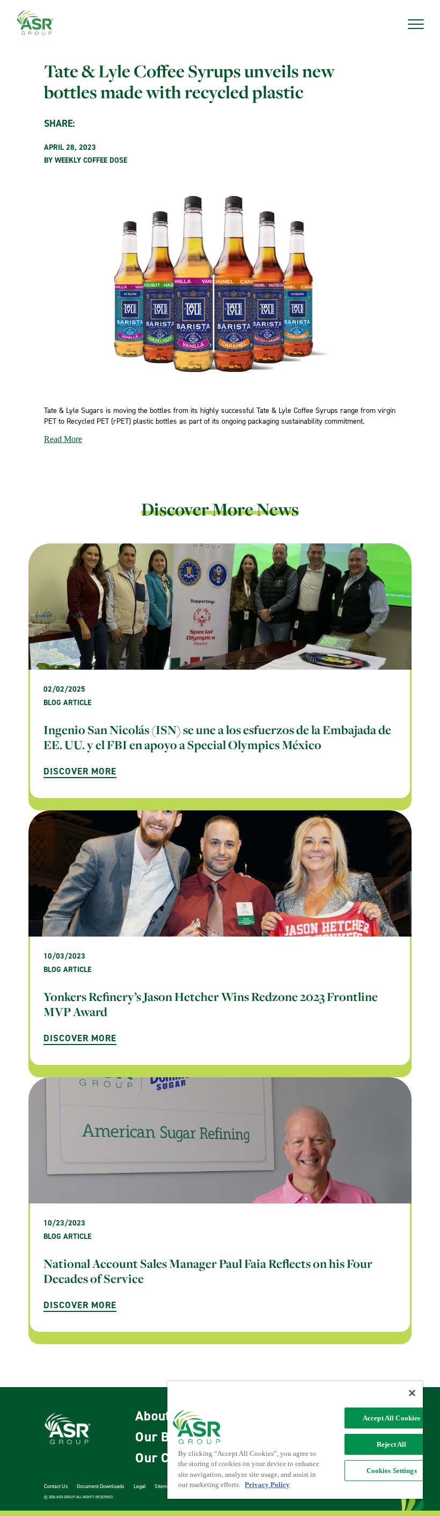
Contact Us (56, 1486)
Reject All (391, 1444)
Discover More (79, 771)
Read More (63, 439)
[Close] (412, 1393)
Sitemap (164, 1486)
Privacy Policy (267, 1485)
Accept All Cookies (391, 1418)
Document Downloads (100, 1486)
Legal (140, 1486)
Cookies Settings (391, 1471)
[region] (295, 1440)
